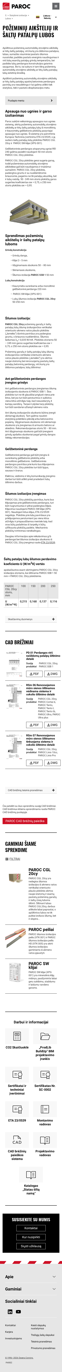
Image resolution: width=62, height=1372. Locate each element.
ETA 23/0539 (48, 542)
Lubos (8, 18)
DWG (54, 674)
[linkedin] (10, 1312)
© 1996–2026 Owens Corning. (19, 1357)
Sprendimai (6, 15)
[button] (31, 619)
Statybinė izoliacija (18, 15)
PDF (36, 674)
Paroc (17, 6)
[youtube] (18, 1311)
